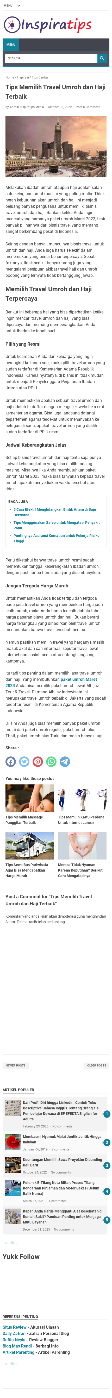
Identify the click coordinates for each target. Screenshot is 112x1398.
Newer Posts (16, 1065)
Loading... (12, 1242)
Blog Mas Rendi (17, 1346)
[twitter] (24, 761)
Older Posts (96, 1065)
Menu (11, 45)
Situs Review (15, 1327)
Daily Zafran (14, 1333)
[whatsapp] (51, 761)
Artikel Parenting (18, 1352)
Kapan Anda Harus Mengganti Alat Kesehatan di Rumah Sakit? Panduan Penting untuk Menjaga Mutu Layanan (63, 1216)
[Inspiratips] (48, 25)
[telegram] (65, 761)
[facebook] (10, 761)
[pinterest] (38, 761)
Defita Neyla (14, 1339)
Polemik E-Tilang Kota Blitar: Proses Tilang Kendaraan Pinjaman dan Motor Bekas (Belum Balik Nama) (61, 1188)
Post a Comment (88, 107)
